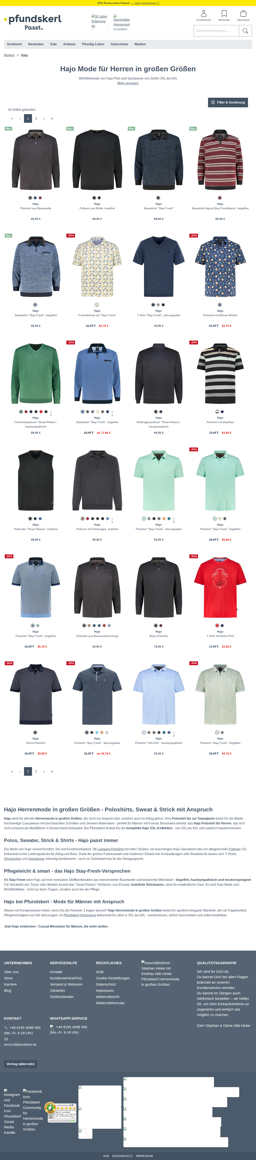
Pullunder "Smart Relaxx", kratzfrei (36, 529)
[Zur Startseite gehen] (33, 22)
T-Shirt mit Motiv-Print (220, 636)
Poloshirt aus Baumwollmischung (97, 636)
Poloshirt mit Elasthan (220, 422)
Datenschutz (106, 984)
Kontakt (56, 972)
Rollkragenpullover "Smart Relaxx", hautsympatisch (159, 424)
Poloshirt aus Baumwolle (35, 208)
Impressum (105, 991)
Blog (7, 991)
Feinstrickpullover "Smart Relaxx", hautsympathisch (35, 424)
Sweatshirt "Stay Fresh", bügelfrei (36, 315)
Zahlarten (57, 991)
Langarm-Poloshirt (111, 849)
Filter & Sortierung (230, 102)
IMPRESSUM (144, 1156)
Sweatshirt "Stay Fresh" (159, 208)
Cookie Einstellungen (113, 978)
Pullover (235, 849)
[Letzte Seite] (52, 118)
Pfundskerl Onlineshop (80, 915)
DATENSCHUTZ (122, 1156)
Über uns (11, 972)
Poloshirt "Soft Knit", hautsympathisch (158, 742)
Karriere (10, 984)
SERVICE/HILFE (63, 963)
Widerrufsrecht (107, 997)
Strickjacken (12, 858)
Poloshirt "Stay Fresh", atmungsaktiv (159, 529)
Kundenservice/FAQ (66, 978)
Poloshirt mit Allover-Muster (220, 315)
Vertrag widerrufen (21, 1064)
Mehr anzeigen (128, 83)
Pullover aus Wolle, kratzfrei (97, 208)
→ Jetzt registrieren (144, 3)
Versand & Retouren (66, 984)
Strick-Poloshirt (35, 742)
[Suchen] (245, 31)
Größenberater (62, 997)
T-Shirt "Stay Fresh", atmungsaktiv (158, 315)
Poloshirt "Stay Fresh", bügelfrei (220, 529)
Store (8, 978)
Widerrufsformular (110, 1003)
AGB (100, 972)
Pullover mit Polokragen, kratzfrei (97, 529)
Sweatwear (36, 858)
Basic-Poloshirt (158, 636)
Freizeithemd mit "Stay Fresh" (97, 315)
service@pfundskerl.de (20, 1044)
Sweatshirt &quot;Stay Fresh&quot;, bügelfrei (220, 208)
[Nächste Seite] (44, 118)
